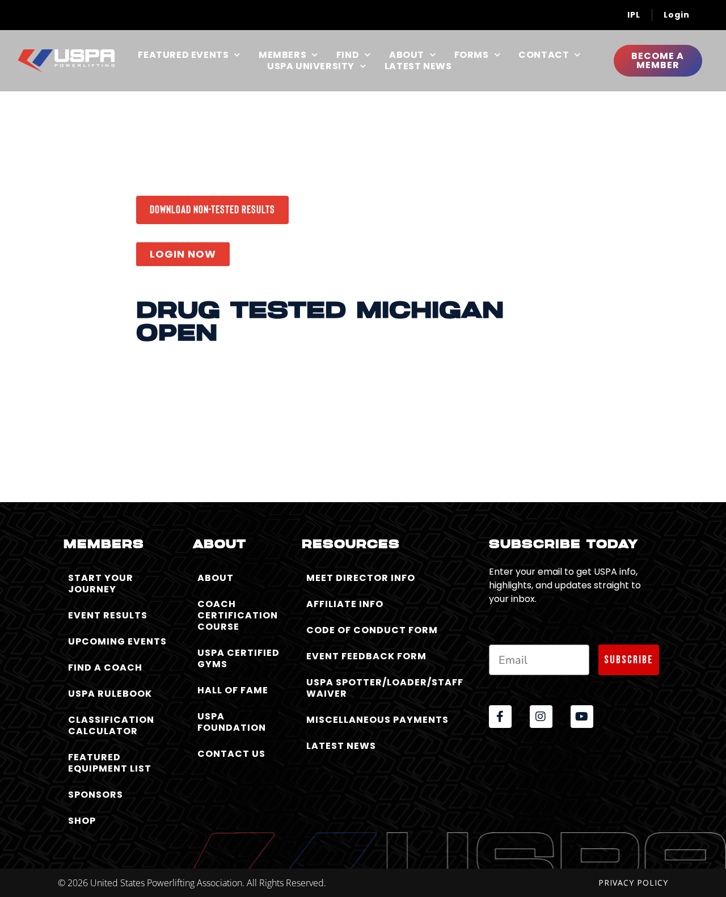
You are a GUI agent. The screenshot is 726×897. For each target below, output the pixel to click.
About (406, 55)
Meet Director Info (360, 577)
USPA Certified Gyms (238, 658)
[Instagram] (541, 716)
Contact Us (231, 753)
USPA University (310, 66)
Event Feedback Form (366, 656)
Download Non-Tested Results (212, 209)
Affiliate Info (344, 603)
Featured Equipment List (109, 763)
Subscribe (628, 660)
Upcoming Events (117, 641)
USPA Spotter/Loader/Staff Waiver (384, 688)
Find (347, 55)
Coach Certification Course (237, 615)
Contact (543, 55)
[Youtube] (582, 716)
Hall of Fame (232, 690)
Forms (471, 55)
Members (282, 55)
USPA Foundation (231, 722)
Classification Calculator (111, 725)
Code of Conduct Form (372, 630)
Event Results (107, 615)
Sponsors (95, 794)
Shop (82, 820)
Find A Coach (105, 667)
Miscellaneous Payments (377, 719)
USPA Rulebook (110, 693)
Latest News (418, 66)
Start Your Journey (100, 583)
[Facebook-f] (500, 716)
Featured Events (183, 55)
